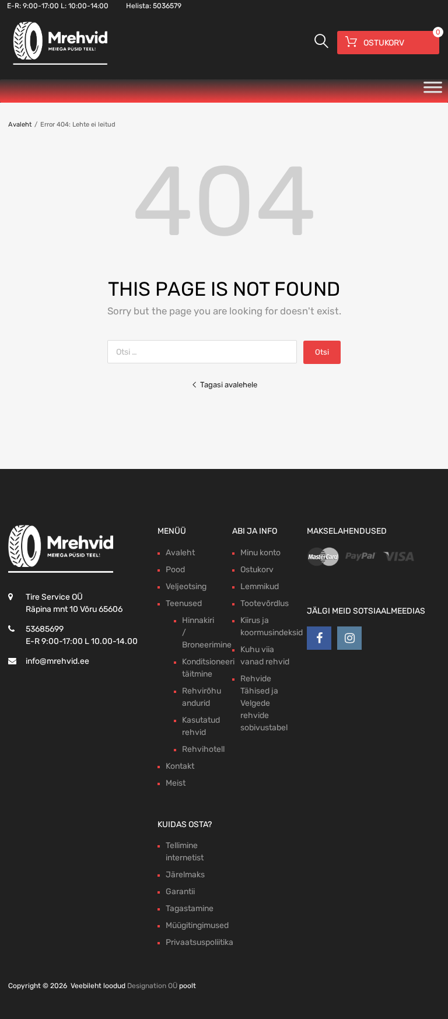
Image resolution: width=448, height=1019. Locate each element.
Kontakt (180, 766)
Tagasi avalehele (228, 384)
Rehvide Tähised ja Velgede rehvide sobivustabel (264, 703)
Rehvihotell (203, 749)
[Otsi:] (205, 352)
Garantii (180, 892)
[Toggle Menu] (433, 91)
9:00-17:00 (41, 6)
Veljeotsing (186, 586)
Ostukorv (257, 570)
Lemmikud (259, 586)
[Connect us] (319, 638)
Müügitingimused (197, 925)
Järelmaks (185, 875)
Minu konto (260, 553)
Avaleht (20, 124)
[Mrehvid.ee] (58, 64)
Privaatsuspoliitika (199, 942)
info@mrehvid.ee (57, 661)
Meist (176, 783)
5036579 (167, 6)
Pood (175, 570)
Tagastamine (190, 908)
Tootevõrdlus (264, 603)
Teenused (184, 603)
